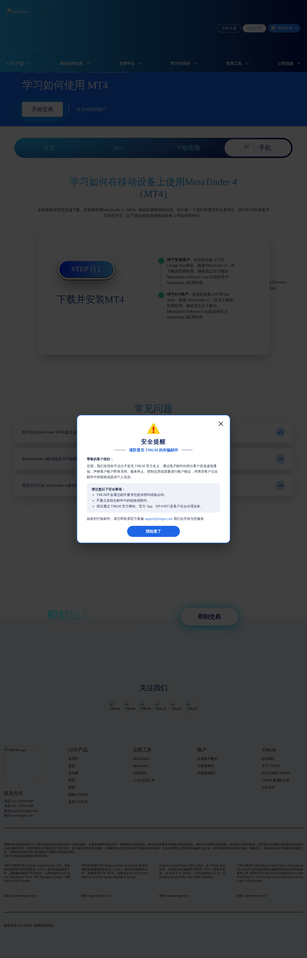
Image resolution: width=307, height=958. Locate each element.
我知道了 (153, 531)
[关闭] (221, 424)
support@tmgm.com (159, 519)
